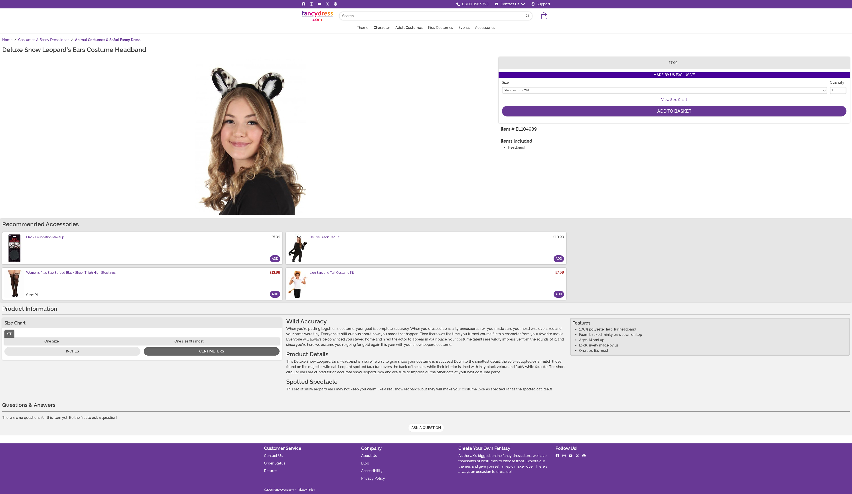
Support (543, 4)
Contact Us (510, 4)
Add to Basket (674, 111)
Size (505, 82)
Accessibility (372, 471)
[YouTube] (319, 4)
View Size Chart (674, 100)
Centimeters (211, 351)
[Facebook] (303, 4)
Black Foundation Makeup (45, 237)
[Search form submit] (527, 16)
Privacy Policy (373, 478)
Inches (72, 351)
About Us (369, 456)
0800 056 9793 (475, 4)
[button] (544, 16)
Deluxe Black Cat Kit (324, 237)
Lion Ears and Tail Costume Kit (332, 272)
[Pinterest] (335, 4)
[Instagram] (311, 4)
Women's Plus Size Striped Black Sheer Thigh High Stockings (71, 272)
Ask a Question (426, 428)
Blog (365, 463)
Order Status (274, 463)
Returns (270, 471)
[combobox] (431, 16)
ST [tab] (9, 334)
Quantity (837, 82)
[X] (327, 4)
